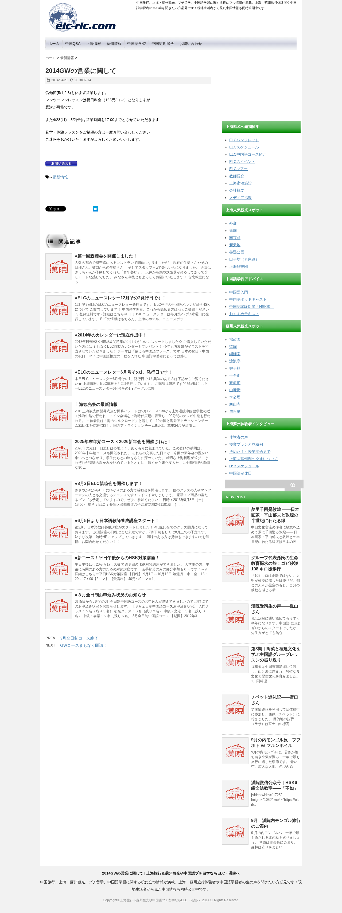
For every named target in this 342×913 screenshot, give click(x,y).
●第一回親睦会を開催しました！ (106, 256)
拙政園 (234, 339)
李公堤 (234, 397)
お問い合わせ (191, 43)
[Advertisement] (262, 83)
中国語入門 (238, 292)
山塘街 (234, 390)
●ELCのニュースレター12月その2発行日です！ (120, 298)
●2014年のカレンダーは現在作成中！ (111, 335)
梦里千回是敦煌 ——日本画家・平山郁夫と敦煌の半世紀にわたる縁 (275, 515)
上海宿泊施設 (240, 183)
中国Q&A (72, 43)
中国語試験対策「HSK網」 (251, 306)
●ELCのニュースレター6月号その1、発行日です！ (123, 372)
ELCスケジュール (244, 147)
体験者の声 (238, 437)
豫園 (233, 230)
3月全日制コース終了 (79, 638)
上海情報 (93, 43)
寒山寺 (234, 404)
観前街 (234, 383)
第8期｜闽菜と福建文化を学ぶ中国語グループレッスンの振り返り (276, 654)
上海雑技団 (238, 266)
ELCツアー (238, 169)
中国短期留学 (162, 43)
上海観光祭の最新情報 (96, 404)
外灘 (233, 223)
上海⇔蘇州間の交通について (253, 459)
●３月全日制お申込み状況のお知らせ (110, 595)
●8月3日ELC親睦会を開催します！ (108, 483)
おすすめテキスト (244, 314)
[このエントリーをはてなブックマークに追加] (95, 208)
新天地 (234, 245)
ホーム (54, 43)
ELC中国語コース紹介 (247, 154)
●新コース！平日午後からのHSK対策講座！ (117, 557)
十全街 (234, 375)
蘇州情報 (114, 43)
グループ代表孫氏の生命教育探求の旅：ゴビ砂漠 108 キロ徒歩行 (274, 563)
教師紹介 (236, 176)
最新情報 (60, 177)
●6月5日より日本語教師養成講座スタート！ (117, 520)
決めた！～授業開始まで (249, 451)
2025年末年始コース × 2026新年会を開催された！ (123, 441)
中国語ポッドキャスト (248, 299)
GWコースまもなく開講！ (83, 645)
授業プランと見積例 (246, 444)
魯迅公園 (236, 252)
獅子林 (234, 368)
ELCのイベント (242, 161)
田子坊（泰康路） (244, 259)
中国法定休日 (240, 473)
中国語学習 (136, 43)
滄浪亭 (234, 361)
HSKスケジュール (244, 466)
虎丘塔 (234, 411)
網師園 (234, 354)
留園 (233, 346)
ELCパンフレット (244, 140)
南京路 (234, 238)
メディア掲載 (240, 197)
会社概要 (236, 190)
